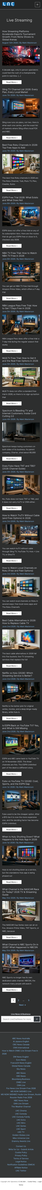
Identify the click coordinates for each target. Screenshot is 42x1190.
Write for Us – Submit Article (21, 1149)
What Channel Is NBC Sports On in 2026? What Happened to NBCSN (20, 946)
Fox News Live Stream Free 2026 (21, 1088)
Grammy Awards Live (21, 1141)
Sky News (21, 1069)
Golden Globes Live (21, 1135)
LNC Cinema (21, 1110)
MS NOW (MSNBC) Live (21, 1091)
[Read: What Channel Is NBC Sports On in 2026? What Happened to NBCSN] (21, 963)
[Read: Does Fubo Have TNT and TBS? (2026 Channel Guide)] (21, 485)
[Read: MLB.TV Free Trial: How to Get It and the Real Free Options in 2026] (21, 377)
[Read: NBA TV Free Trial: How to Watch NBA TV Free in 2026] (21, 272)
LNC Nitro (21, 1123)
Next (22, 1005)
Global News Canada (21, 1066)
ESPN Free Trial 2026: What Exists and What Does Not (20, 198)
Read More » (11, 82)
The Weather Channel (21, 1106)
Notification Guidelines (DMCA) (21, 1164)
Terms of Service (21, 1158)
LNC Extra (21, 1120)
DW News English (21, 1057)
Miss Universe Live (21, 1138)
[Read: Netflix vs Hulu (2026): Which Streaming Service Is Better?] (21, 692)
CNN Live (21, 1085)
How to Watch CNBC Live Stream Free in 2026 (20, 1052)
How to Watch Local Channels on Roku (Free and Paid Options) (19, 569)
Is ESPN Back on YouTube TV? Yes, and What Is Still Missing (20, 727)
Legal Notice (21, 1161)
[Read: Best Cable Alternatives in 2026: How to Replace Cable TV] (21, 639)
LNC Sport (21, 1129)
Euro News (21, 1060)
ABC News (21, 1073)
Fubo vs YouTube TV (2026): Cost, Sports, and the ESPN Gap (20, 782)
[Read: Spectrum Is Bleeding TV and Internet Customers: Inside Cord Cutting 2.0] (21, 432)
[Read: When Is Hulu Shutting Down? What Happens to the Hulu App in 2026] (21, 855)
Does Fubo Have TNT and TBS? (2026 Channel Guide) (18, 467)
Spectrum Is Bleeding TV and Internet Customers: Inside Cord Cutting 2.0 (19, 413)
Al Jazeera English (21, 1041)
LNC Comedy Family (21, 1117)
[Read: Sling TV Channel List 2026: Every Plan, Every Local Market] (21, 108)
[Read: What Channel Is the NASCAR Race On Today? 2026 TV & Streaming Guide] (21, 911)
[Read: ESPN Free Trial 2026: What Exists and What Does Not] (21, 216)
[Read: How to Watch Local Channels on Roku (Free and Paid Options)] (21, 587)
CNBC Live (21, 1082)
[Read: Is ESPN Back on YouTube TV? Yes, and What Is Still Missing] (21, 744)
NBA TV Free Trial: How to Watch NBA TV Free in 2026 (19, 254)
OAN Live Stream (21, 1103)
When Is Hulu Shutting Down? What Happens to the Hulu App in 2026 (21, 838)
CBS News (21, 1076)
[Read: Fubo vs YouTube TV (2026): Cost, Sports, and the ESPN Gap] (21, 800)
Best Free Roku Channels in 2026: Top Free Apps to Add (20, 146)
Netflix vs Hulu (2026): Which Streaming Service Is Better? (17, 674)
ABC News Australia (21, 1038)
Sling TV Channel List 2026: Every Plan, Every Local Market (20, 90)
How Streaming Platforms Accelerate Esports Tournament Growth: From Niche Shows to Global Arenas (18, 35)
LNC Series (21, 1126)
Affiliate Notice (21, 1167)
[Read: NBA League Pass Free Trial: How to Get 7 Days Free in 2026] (21, 324)
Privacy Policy (21, 1155)
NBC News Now (21, 1100)
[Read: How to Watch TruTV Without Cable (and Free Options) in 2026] (21, 534)
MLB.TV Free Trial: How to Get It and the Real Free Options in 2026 (20, 359)
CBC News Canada (21, 1044)
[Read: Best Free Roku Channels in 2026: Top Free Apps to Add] (21, 163)
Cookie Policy (21, 1152)
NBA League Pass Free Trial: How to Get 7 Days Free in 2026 (19, 307)
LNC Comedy (21, 1114)
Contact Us (21, 1146)
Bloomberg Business (21, 1079)
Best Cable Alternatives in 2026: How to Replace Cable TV (19, 621)
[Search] (37, 1019)
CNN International (21, 1048)
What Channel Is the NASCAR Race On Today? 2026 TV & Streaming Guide (20, 892)
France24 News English (21, 1063)
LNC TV (21, 1132)
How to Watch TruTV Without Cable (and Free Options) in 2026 (21, 516)
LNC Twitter (21, 1171)
